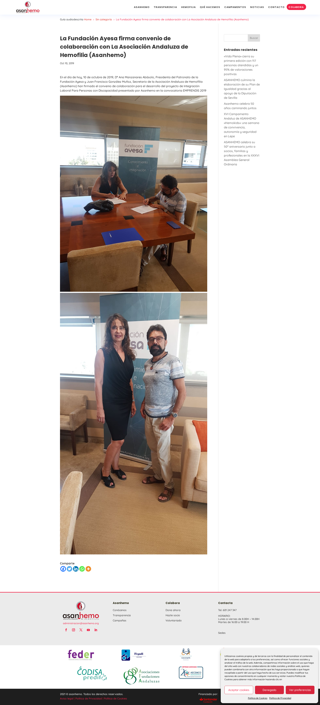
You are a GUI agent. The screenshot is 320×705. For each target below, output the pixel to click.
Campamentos (235, 7)
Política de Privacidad (280, 698)
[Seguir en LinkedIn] (96, 630)
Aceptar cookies (238, 690)
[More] (88, 569)
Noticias (257, 7)
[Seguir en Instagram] (73, 630)
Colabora (296, 7)
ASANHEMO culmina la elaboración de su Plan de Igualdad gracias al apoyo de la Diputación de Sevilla (242, 89)
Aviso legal (66, 698)
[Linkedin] (76, 569)
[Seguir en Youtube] (88, 630)
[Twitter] (69, 569)
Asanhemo (142, 7)
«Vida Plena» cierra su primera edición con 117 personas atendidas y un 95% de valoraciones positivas (241, 65)
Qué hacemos (210, 7)
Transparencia (165, 7)
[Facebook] (63, 569)
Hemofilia (188, 7)
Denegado (269, 690)
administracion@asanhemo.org (81, 623)
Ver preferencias (300, 690)
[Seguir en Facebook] (66, 630)
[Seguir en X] (81, 630)
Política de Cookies (257, 698)
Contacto (276, 7)
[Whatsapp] (82, 569)
